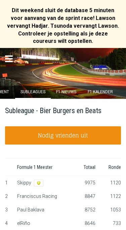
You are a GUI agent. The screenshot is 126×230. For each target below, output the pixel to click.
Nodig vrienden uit (63, 135)
